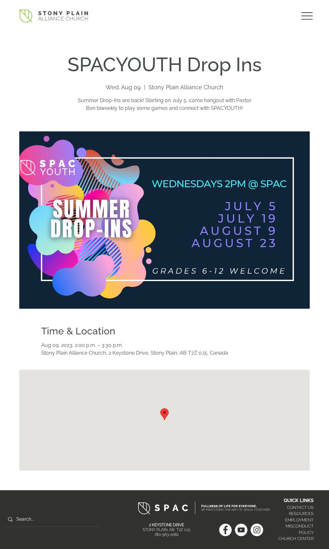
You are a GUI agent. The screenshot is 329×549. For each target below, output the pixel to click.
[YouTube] (241, 530)
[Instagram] (257, 530)
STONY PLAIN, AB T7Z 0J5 (167, 529)
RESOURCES (301, 513)
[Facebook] (225, 530)
